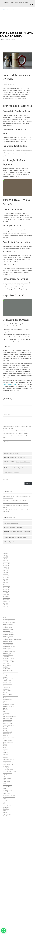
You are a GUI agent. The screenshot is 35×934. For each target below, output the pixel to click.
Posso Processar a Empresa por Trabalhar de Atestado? (15, 433)
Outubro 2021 (6, 599)
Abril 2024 (5, 574)
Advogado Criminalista (8, 634)
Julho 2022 (5, 592)
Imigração (5, 749)
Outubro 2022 (6, 589)
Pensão (4, 783)
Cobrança (5, 677)
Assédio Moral (6, 663)
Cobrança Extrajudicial (8, 679)
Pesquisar (5, 479)
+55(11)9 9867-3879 (10, 850)
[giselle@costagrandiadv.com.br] (4, 855)
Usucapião (5, 810)
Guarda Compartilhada (8, 742)
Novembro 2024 (6, 563)
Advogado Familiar (7, 641)
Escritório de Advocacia (8, 737)
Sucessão (5, 800)
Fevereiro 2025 (6, 558)
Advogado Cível (6, 631)
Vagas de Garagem (7, 814)
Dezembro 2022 (6, 586)
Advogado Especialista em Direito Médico (12, 639)
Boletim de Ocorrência (8, 670)
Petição (4, 788)
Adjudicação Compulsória (9, 619)
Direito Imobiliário (7, 718)
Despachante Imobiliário (8, 706)
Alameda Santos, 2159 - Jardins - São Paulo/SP (17, 846)
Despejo (5, 708)
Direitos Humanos (7, 726)
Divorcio (12, 84)
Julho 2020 (5, 603)
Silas (5, 453)
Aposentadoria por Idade (8, 661)
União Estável (6, 807)
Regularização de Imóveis (9, 797)
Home (2, 39)
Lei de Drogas (6, 766)
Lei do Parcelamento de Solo (9, 771)
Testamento (5, 803)
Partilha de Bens (6, 781)
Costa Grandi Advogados (9, 384)
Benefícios (5, 667)
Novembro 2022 (6, 587)
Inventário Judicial (7, 761)
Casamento (5, 675)
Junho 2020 (5, 604)
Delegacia (5, 692)
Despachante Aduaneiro (8, 704)
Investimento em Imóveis (8, 762)
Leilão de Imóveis (7, 774)
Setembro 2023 (6, 575)
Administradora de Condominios (10, 620)
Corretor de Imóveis (7, 684)
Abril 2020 (5, 606)
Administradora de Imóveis (9, 622)
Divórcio (5, 728)
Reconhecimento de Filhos (9, 795)
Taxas (4, 802)
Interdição (5, 752)
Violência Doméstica (7, 815)
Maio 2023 (5, 582)
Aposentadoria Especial (8, 658)
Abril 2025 (5, 557)
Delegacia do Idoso (7, 697)
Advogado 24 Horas (7, 627)
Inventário (5, 754)
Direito (4, 711)
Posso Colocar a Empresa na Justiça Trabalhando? (14, 430)
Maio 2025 (5, 555)
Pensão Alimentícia (7, 785)
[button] (3, 930)
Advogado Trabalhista (8, 653)
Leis (4, 776)
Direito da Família (7, 714)
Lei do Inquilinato (7, 768)
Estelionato (5, 738)
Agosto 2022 (6, 591)
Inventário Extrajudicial (8, 759)
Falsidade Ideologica (7, 740)
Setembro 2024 (6, 567)
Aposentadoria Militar (8, 660)
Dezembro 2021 (6, 596)
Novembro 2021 (6, 598)
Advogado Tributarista (8, 655)
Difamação (5, 709)
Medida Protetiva (7, 778)
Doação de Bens (6, 735)
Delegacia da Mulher (7, 694)
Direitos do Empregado (8, 725)
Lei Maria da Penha (7, 773)
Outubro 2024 (6, 565)
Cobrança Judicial (7, 680)
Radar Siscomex (6, 793)
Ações (4, 617)
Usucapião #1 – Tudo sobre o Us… (18, 457)
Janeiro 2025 (6, 560)
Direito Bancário (6, 713)
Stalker (4, 798)
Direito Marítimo (7, 721)
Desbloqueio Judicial (7, 699)
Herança (5, 744)
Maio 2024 (5, 572)
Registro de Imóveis (22, 468)
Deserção (5, 701)
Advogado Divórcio (7, 637)
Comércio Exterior (7, 682)
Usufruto (5, 812)
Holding (5, 745)
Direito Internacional (7, 720)
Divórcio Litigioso (7, 733)
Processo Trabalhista (7, 791)
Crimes (4, 685)
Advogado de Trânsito (8, 636)
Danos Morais (6, 689)
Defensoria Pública (7, 691)
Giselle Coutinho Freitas (21, 83)
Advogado (5, 625)
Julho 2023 (5, 579)
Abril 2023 (5, 584)
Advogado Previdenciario (9, 651)
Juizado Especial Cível (8, 764)
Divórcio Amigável (7, 732)
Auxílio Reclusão (7, 665)
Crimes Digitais (6, 687)
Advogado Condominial (8, 632)
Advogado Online (7, 648)
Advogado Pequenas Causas (9, 649)
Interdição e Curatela (13, 453)
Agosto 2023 (6, 577)
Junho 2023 (5, 581)
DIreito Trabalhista (7, 723)
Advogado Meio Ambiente (9, 646)
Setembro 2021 (6, 601)
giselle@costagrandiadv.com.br (13, 854)
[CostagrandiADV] (10, 16)
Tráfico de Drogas (7, 805)
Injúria (4, 750)
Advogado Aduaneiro (8, 629)
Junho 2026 (5, 553)
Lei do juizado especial (8, 769)
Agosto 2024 (6, 569)
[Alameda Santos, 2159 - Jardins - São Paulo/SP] (4, 846)
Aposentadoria (6, 656)
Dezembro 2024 (6, 562)
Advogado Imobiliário (8, 643)
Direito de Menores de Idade (9, 716)
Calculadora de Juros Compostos (10, 672)
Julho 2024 (5, 570)
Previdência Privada (7, 790)
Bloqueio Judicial (7, 668)
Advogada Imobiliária (8, 624)
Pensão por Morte (7, 786)
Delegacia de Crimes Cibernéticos (10, 696)
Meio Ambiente (6, 779)
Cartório (5, 673)
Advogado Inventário (8, 644)
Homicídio (5, 747)
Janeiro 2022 (6, 594)
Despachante (6, 702)
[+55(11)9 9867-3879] (4, 851)
